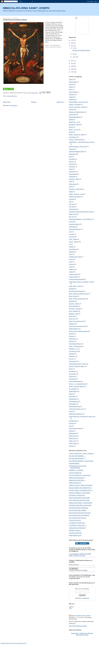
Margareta (72, 288)
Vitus (70, 426)
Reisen (71, 369)
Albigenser (72, 94)
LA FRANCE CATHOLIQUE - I (77, 523)
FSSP (70, 181)
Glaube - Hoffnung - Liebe (76, 194)
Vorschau (71, 570)
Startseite (33, 102)
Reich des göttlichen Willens (77, 366)
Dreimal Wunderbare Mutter (76, 151)
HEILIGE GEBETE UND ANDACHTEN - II (81, 490)
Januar (75, 57)
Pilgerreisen (72, 356)
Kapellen (71, 246)
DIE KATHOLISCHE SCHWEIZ (77, 510)
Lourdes (71, 272)
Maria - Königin (73, 296)
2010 (72, 63)
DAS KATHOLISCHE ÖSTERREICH (79, 515)
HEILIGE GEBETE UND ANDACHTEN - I (80, 488)
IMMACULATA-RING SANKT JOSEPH (26, 8)
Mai (74, 54)
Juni (74, 48)
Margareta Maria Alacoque (76, 291)
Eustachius (72, 166)
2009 (72, 66)
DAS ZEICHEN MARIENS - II (77, 458)
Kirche (71, 254)
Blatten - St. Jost (74, 129)
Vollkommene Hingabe (75, 428)
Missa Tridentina (73, 311)
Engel (70, 156)
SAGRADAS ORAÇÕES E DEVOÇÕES (80, 505)
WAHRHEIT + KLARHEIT (76, 470)
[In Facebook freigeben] (48, 92)
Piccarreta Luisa (73, 351)
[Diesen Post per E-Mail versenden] (42, 92)
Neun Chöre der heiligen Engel (77, 326)
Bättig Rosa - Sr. (73, 122)
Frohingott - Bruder (74, 179)
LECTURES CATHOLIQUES (77, 495)
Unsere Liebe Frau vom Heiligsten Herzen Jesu (82, 416)
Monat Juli (72, 316)
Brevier (71, 132)
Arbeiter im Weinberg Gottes (77, 112)
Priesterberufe (73, 361)
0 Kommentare (34, 92)
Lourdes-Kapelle (73, 277)
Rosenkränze (72, 374)
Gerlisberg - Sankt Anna (75, 189)
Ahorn (70, 89)
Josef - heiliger (73, 239)
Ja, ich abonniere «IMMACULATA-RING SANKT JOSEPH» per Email (80, 554)
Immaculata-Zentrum (75, 229)
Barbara (71, 119)
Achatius (71, 84)
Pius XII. (71, 359)
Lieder (70, 262)
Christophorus (73, 137)
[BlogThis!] (44, 92)
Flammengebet (73, 174)
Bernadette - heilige (74, 124)
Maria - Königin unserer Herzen (77, 298)
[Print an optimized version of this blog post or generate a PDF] (8, 89)
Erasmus (71, 161)
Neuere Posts (7, 102)
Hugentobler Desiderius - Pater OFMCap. (80, 219)
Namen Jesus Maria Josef (76, 321)
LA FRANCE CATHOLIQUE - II (77, 525)
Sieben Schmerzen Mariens (76, 386)
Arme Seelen (72, 114)
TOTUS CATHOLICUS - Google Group (79, 475)
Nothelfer (71, 333)
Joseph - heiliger (73, 241)
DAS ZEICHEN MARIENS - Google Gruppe (81, 461)
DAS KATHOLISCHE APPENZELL (78, 508)
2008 (72, 69)
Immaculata (72, 226)
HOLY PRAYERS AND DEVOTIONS (79, 500)
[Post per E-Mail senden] (39, 92)
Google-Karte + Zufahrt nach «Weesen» (82, 633)
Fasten (71, 169)
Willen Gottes (72, 438)
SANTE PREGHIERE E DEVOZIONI (79, 498)
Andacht (71, 97)
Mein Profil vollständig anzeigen (78, 626)
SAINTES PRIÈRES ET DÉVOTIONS (79, 493)
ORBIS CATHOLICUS (75, 483)
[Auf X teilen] (46, 92)
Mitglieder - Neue (73, 313)
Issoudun (71, 234)
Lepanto (71, 259)
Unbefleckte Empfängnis (76, 414)
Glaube (71, 191)
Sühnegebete (72, 404)
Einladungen (72, 154)
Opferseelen (72, 338)
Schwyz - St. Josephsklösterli (77, 384)
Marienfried (72, 301)
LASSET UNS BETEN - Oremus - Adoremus (81, 453)
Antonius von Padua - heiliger (77, 107)
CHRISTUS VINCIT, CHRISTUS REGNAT (80, 485)
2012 (72, 46)
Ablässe (71, 79)
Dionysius (71, 149)
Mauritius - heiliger (74, 303)
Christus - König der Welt (76, 139)
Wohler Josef (72, 441)
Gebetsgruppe (73, 184)
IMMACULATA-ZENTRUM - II (77, 480)
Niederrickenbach (74, 328)
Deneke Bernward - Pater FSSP (78, 146)
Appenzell (71, 109)
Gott (70, 201)
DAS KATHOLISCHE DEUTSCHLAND (79, 513)
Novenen (71, 336)
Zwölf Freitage (73, 443)
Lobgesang (72, 269)
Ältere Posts (60, 102)
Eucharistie (72, 164)
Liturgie (71, 267)
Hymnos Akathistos (74, 224)
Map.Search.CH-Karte (82, 635)
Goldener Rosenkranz (75, 196)
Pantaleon (72, 341)
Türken (71, 411)
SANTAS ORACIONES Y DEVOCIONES (80, 503)
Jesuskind (72, 236)
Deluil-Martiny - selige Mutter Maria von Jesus (82, 142)
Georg (70, 186)
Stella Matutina (73, 391)
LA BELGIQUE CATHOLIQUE (77, 528)
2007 (72, 72)
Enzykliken (72, 159)
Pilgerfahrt (72, 354)
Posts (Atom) (13, 105)
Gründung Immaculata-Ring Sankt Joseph (80, 211)
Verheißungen (73, 421)
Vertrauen (71, 423)
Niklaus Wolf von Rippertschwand (78, 331)
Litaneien (71, 264)
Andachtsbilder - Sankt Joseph (77, 102)
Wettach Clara (73, 436)
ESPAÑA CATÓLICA (75, 530)
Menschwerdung (73, 306)
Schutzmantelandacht (75, 381)
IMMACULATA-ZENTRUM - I (77, 478)
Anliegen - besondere (75, 104)
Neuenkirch (72, 323)
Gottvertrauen (73, 209)
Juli (70, 244)
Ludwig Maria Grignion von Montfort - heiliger (81, 282)
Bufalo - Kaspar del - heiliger (77, 134)
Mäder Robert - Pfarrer (75, 286)
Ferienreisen (72, 171)
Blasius (71, 127)
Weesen (71, 431)
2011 (72, 60)
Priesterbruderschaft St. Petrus (77, 364)
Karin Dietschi (73, 249)
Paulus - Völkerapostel (75, 346)
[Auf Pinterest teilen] (50, 92)
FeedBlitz (84, 570)
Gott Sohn (72, 204)
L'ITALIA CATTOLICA (75, 520)
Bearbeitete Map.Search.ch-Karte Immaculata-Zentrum (13, 643)
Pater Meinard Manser (75, 344)
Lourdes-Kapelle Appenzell (76, 279)
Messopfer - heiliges (74, 308)
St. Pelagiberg (73, 389)
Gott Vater (72, 206)
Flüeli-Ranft (72, 176)
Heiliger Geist (72, 214)
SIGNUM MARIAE (74, 463)
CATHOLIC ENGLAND (75, 533)
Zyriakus (71, 446)
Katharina (71, 251)
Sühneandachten (73, 401)
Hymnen (71, 221)
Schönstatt (72, 376)
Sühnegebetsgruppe (74, 406)
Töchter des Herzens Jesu (76, 409)
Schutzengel (72, 379)
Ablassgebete (73, 82)
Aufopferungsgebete (74, 117)
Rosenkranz (72, 371)
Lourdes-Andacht (73, 274)
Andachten (72, 99)
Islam (70, 231)
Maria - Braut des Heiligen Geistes (78, 293)
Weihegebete (72, 433)
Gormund (71, 199)
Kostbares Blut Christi (12, 96)
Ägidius (71, 87)
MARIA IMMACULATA (75, 535)
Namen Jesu (72, 318)
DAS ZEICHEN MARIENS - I (77, 456)
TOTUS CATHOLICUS (75, 473)
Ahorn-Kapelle (73, 92)
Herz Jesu (72, 216)
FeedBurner (86, 598)
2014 (72, 43)
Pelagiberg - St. (73, 349)
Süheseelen (72, 396)
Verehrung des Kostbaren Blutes (15, 20)
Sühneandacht (73, 399)
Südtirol (71, 394)
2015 (72, 40)
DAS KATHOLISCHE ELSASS (77, 518)
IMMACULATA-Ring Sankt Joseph (80, 615)
